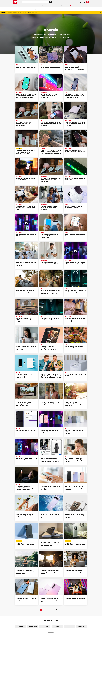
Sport (36, 9)
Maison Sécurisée (59, 5)
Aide (71, 2)
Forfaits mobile (36, 5)
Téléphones (43, 5)
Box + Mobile (51, 5)
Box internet (28, 5)
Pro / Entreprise (66, 2)
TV (66, 5)
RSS (32, 637)
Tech (32, 9)
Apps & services (57, 2)
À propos (27, 637)
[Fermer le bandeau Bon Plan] (100, 12)
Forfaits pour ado (73, 5)
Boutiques (76, 2)
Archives (17, 637)
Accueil (20, 9)
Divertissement (42, 9)
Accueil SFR (15, 2)
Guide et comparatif (51, 9)
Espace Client (87, 2)
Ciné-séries (26, 9)
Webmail (84, 2)
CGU (22, 637)
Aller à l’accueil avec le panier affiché (81, 2)
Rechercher (50, 2)
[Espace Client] (87, 2)
